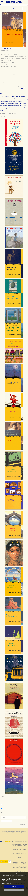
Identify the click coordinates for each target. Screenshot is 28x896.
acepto (14, 886)
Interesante (23, 824)
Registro (12, 8)
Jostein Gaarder (5, 50)
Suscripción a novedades (18, 9)
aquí (15, 880)
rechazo (14, 890)
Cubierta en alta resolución (8, 113)
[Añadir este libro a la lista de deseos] (19, 86)
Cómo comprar (25, 9)
